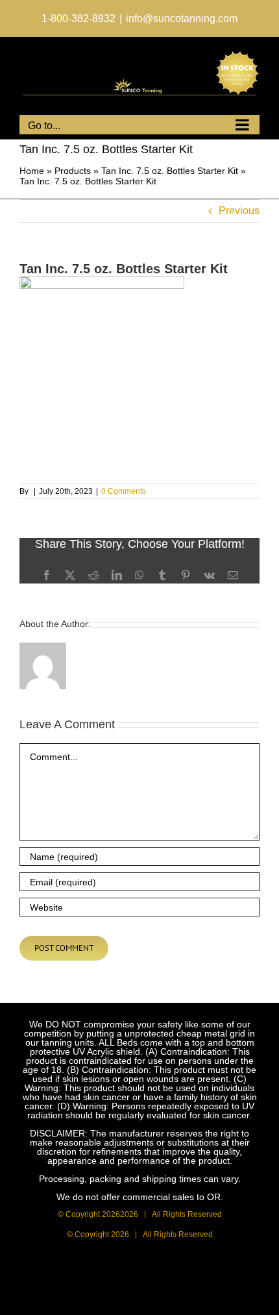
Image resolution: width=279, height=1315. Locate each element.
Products (73, 171)
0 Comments (123, 491)
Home (31, 171)
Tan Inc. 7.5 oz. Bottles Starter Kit (169, 171)
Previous (239, 210)
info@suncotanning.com (181, 18)
